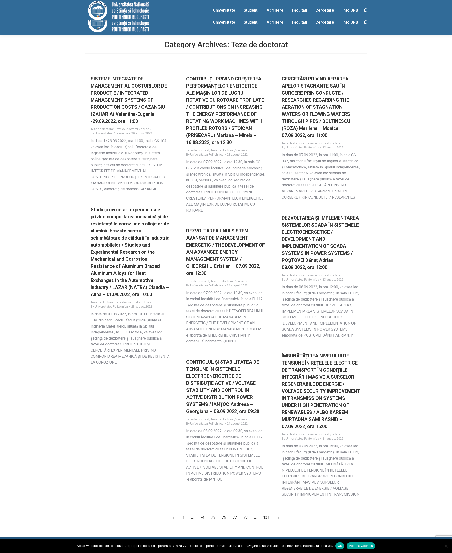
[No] (446, 546)
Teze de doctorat (102, 129)
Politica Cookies (361, 546)
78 (245, 517)
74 (202, 517)
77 (235, 517)
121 (266, 517)
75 (213, 517)
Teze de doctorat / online (132, 129)
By (109, 133)
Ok (340, 546)
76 (224, 517)
